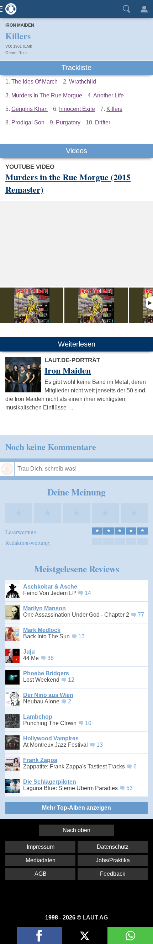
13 (81, 636)
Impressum (40, 847)
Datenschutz (112, 847)
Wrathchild (82, 82)
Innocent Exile (77, 109)
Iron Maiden (19, 25)
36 (50, 658)
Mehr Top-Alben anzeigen (76, 808)
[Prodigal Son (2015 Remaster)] (96, 305)
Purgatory (68, 122)
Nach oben (76, 830)
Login (144, 9)
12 (71, 680)
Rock (23, 52)
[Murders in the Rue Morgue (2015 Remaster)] (31, 305)
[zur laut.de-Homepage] (9, 9)
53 (129, 788)
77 (141, 615)
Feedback (112, 874)
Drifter (102, 122)
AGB (41, 874)
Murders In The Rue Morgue (46, 95)
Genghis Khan (29, 109)
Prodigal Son (27, 122)
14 (88, 593)
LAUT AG (95, 917)
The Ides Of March (34, 82)
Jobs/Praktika (113, 860)
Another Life (108, 95)
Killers (114, 109)
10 (88, 723)
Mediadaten (41, 860)
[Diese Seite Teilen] (39, 935)
